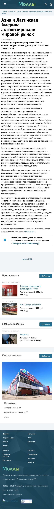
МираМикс (10, 403)
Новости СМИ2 (27, 259)
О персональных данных (12, 494)
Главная (4, 11)
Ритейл (5, 442)
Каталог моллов (11, 355)
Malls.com (31, 442)
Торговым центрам (6, 455)
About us (31, 462)
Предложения (10, 275)
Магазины (32, 434)
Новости (12, 11)
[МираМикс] (27, 381)
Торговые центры (9, 475)
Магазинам (7, 460)
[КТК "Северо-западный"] (9, 309)
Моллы (5, 446)
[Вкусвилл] (9, 339)
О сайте (6, 450)
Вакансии (31, 458)
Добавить (46, 276)
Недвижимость (8, 438)
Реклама (31, 450)
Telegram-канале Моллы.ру (26, 243)
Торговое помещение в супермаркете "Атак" (30, 287)
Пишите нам (32, 454)
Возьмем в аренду (13, 323)
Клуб (29, 438)
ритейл (45, 475)
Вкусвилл (24, 334)
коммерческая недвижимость (29, 475)
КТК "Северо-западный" (30, 305)
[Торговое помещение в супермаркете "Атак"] (9, 290)
